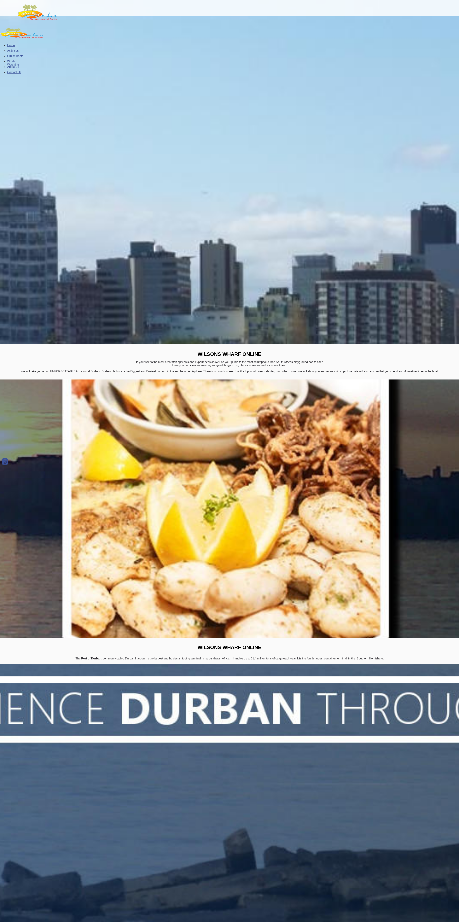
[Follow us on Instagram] (5, 461)
